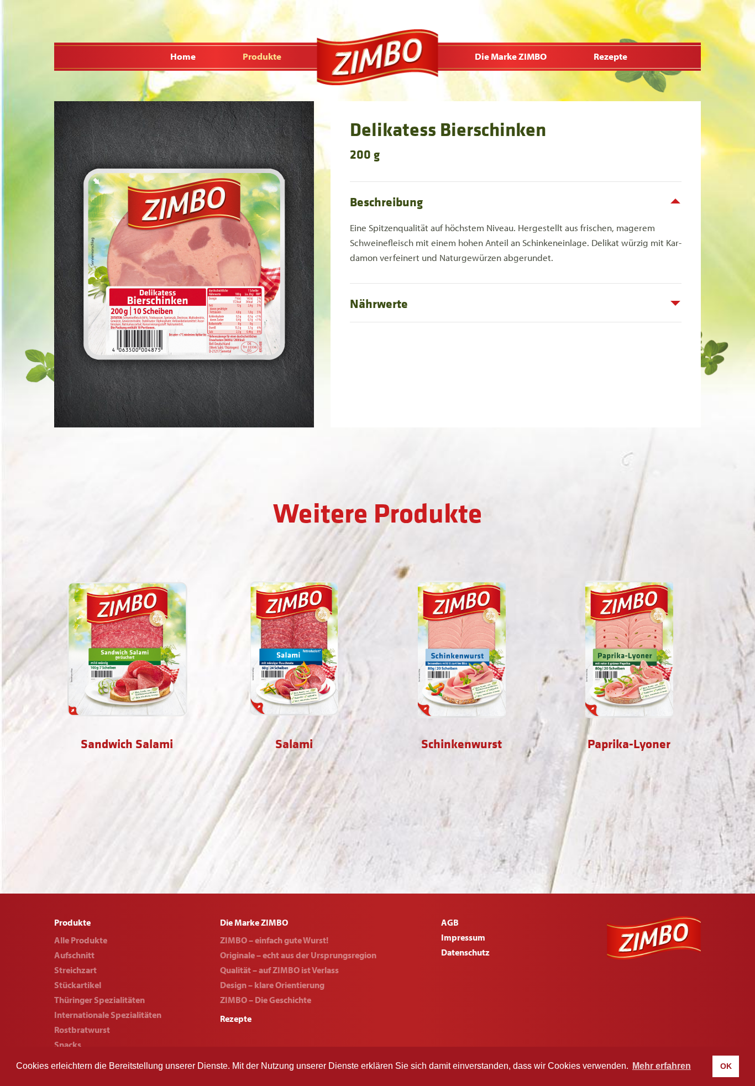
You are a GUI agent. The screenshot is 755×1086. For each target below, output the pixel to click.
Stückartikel (77, 984)
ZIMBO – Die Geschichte (265, 999)
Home (183, 56)
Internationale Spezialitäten (107, 1014)
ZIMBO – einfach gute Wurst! (274, 940)
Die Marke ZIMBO (511, 56)
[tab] (515, 201)
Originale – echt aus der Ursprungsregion (298, 954)
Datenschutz (465, 952)
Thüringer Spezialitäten (99, 999)
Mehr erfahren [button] (661, 1066)
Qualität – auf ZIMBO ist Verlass (279, 969)
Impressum (463, 937)
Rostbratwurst (82, 1029)
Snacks (67, 1044)
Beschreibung (386, 202)
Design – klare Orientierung (272, 984)
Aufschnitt (74, 954)
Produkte (262, 56)
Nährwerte (379, 304)
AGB (450, 922)
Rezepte (610, 56)
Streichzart (75, 969)
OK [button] (726, 1066)
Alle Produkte (80, 940)
